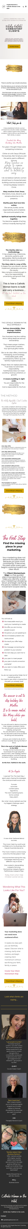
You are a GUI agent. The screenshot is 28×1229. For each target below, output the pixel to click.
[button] (25, 6)
